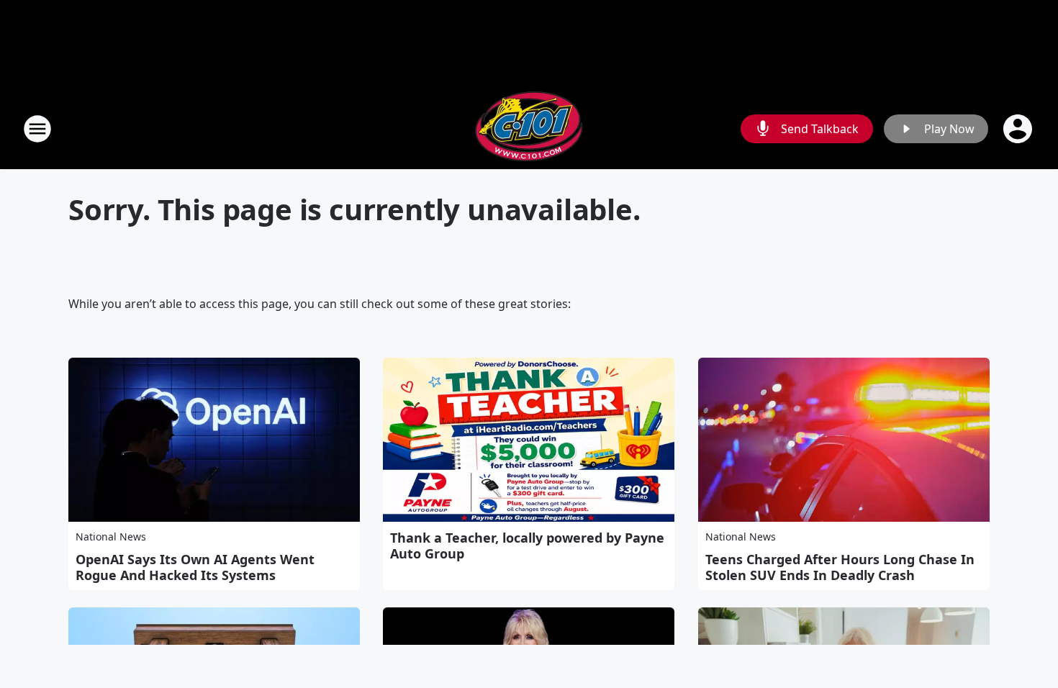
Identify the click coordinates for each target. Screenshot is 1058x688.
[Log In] (1019, 128)
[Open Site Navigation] (37, 128)
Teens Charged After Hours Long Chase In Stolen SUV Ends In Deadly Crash (840, 567)
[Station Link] (529, 128)
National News (111, 536)
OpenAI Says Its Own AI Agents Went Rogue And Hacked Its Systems (195, 567)
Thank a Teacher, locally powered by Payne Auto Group (527, 545)
